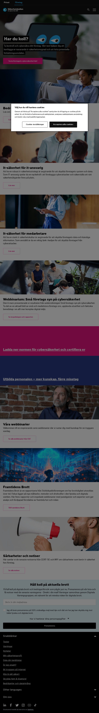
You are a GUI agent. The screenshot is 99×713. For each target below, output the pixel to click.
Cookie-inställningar (35, 124)
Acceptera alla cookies (63, 124)
